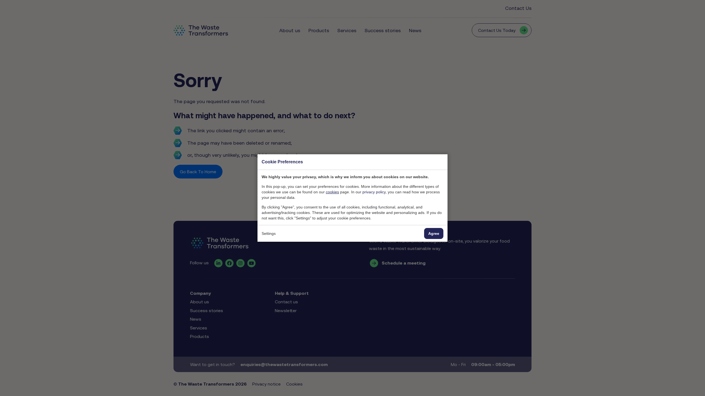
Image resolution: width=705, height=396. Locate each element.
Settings (269, 233)
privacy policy (374, 192)
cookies (332, 192)
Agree (433, 233)
